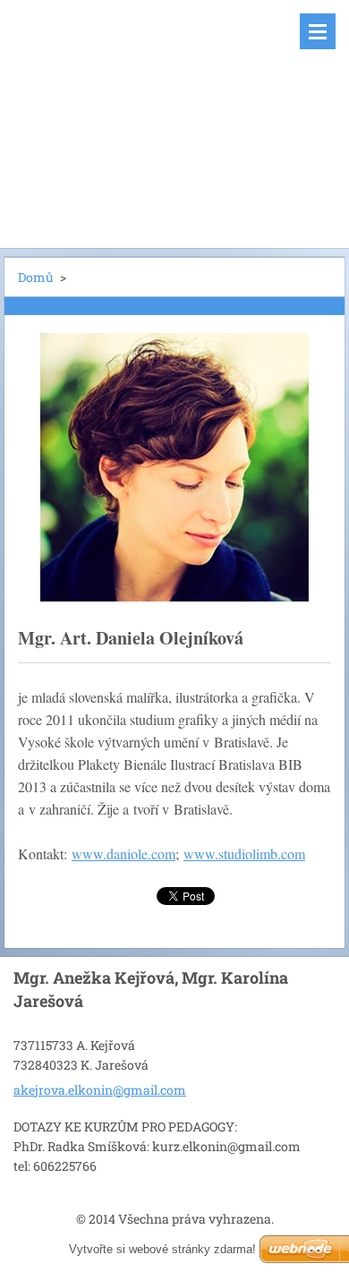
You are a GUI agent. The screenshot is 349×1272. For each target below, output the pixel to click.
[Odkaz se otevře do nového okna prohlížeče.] (174, 467)
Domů (36, 277)
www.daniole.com (123, 853)
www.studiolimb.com (244, 853)
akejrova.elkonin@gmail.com (99, 1089)
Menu (318, 31)
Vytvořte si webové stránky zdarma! (162, 1249)
